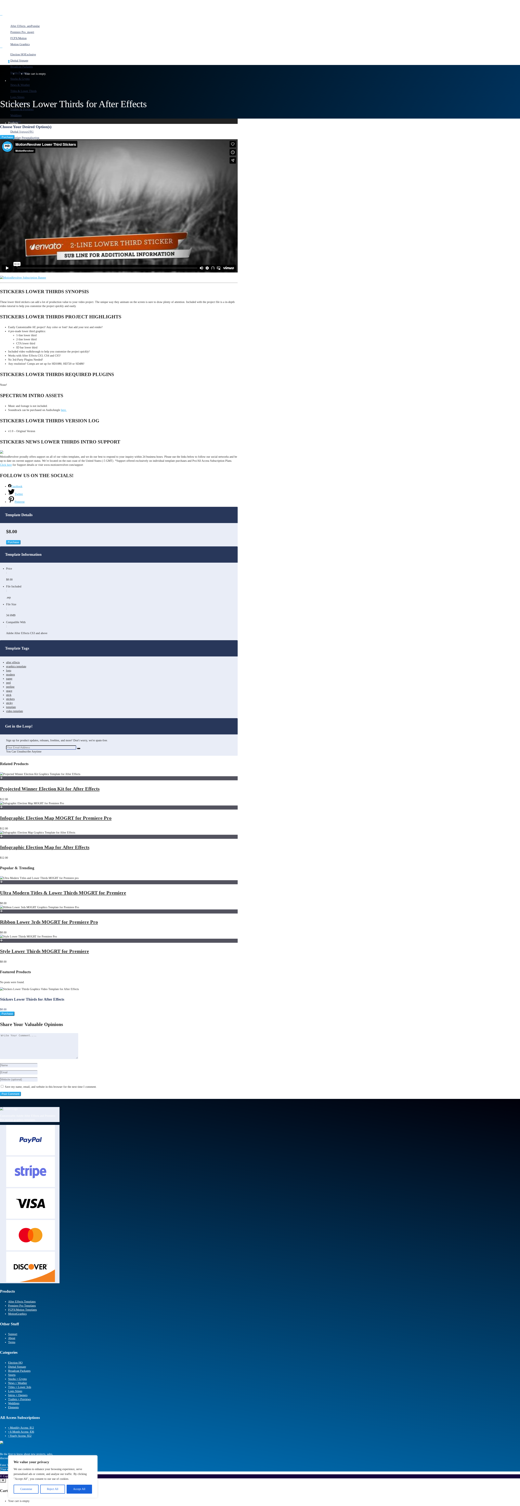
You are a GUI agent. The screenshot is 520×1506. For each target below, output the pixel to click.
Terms (11, 1342)
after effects (13, 662)
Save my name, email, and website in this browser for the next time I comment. (51, 1086)
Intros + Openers (17, 1395)
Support (12, 1334)
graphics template (16, 666)
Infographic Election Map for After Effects (44, 847)
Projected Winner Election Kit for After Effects (50, 788)
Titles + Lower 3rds (19, 1387)
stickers (10, 699)
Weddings (13, 1403)
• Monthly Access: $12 (21, 1427)
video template (14, 711)
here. (64, 410)
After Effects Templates (22, 1301)
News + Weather (17, 1383)
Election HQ (15, 1362)
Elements (13, 1407)
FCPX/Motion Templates (22, 1309)
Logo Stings (15, 1391)
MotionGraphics (17, 1313)
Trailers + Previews (19, 1399)
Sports (11, 1374)
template (11, 707)
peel (8, 682)
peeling (10, 686)
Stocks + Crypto (17, 1379)
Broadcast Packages (19, 1370)
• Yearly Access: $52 (19, 1435)
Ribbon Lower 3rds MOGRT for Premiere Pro (49, 922)
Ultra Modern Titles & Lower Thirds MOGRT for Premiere (63, 892)
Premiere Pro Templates (22, 1305)
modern (10, 674)
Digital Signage (17, 1366)
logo (8, 670)
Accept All (79, 1489)
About (11, 1338)
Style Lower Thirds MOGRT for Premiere (44, 951)
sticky (9, 703)
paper (9, 678)
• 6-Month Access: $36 (21, 1431)
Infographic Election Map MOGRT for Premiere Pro (56, 818)
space (9, 690)
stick (8, 694)
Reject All (52, 1489)
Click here (6, 464)
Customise (26, 1489)
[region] (53, 1476)
